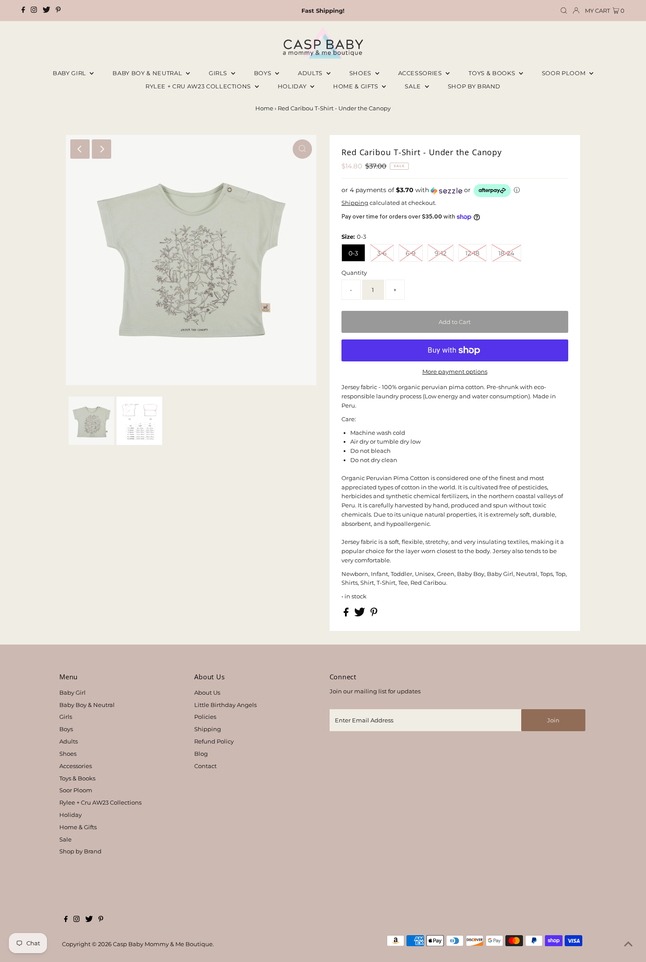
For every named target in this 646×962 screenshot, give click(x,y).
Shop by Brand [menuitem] (474, 86)
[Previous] (80, 149)
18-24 (506, 253)
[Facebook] (23, 10)
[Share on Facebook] (347, 614)
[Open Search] (564, 10)
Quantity (354, 272)
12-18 (472, 253)
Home (264, 108)
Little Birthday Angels (225, 704)
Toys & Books (492, 73)
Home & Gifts (356, 86)
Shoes (361, 73)
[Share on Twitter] (360, 614)
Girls (219, 73)
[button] (454, 190)
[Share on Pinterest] (373, 614)
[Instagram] (34, 10)
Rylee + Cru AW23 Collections (100, 802)
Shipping (354, 202)
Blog (201, 753)
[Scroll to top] (628, 944)
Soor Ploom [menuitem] (564, 73)
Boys (263, 73)
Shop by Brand (80, 851)
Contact (205, 765)
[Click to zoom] (302, 149)
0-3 (353, 253)
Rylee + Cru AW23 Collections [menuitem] (199, 86)
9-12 (440, 253)
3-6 (382, 253)
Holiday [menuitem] (293, 86)
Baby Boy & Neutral (148, 73)
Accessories (421, 73)
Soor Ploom (75, 790)
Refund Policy (214, 741)
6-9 (411, 253)
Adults (311, 73)
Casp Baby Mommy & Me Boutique (163, 943)
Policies (205, 716)
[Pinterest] (58, 10)
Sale (413, 86)
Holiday (70, 814)
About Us (207, 692)
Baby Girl (70, 73)
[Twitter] (46, 10)
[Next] (101, 149)
